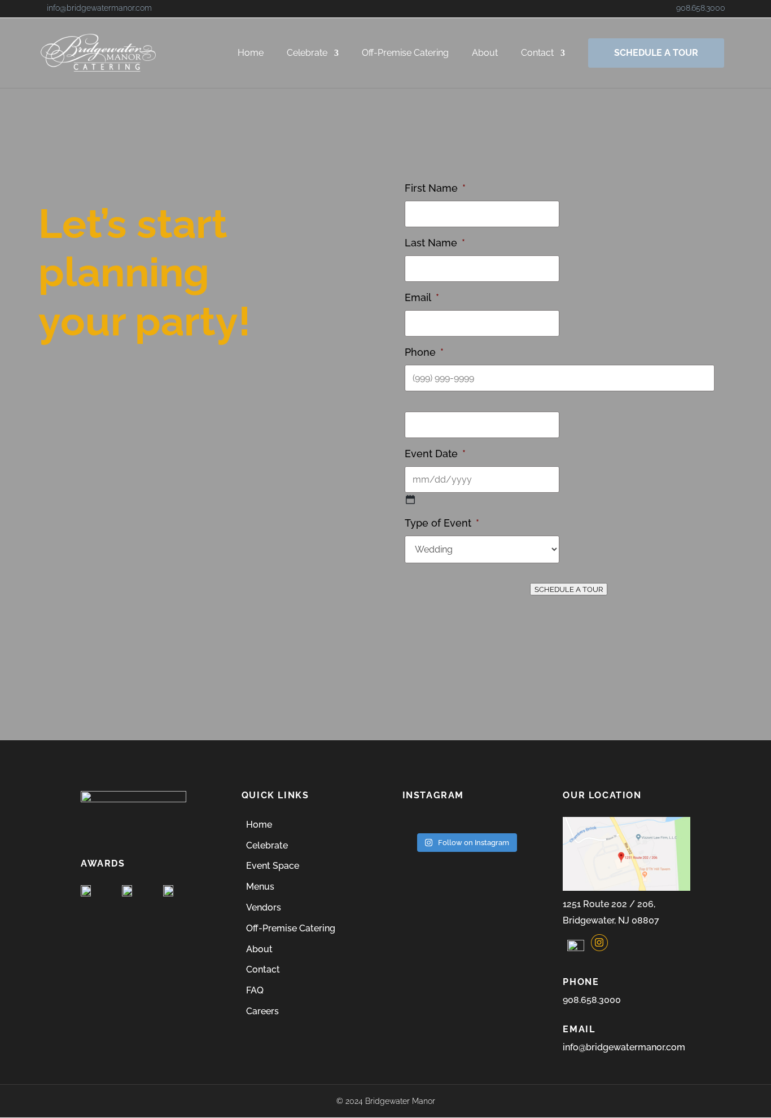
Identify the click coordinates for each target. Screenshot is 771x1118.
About (485, 53)
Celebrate (307, 53)
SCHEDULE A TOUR (656, 52)
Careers (262, 1011)
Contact (537, 53)
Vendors (263, 907)
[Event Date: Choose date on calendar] (410, 499)
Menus (260, 886)
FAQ (255, 990)
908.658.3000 (700, 7)
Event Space (272, 865)
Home (251, 53)
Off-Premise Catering (405, 53)
